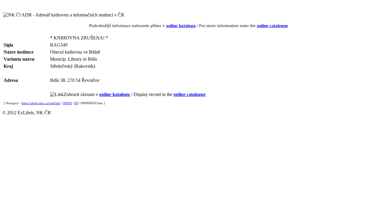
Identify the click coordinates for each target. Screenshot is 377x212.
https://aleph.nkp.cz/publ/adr (41, 103)
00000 (67, 103)
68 (76, 103)
